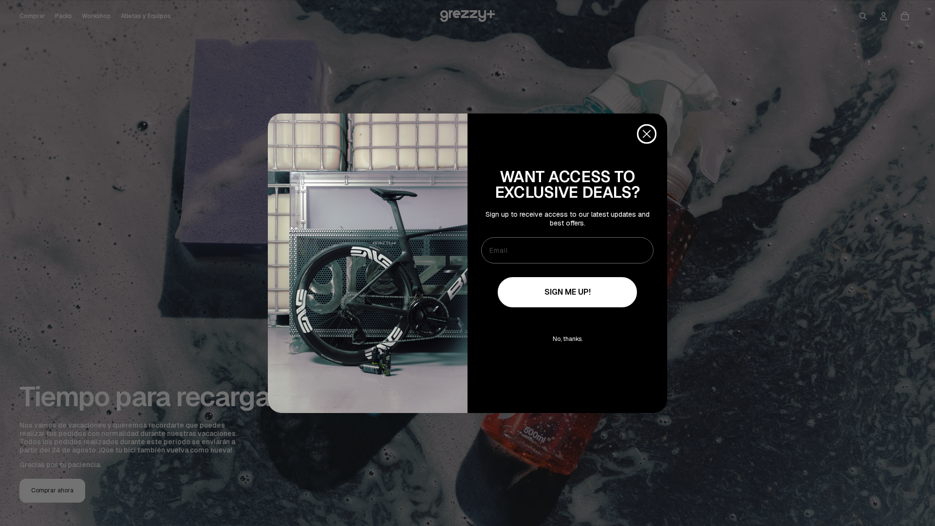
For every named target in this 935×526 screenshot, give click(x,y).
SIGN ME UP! (567, 292)
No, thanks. (567, 339)
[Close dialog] (646, 134)
